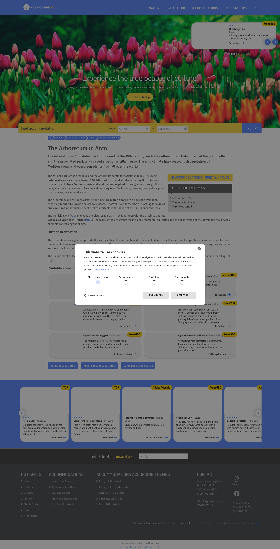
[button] (94, 295)
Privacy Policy (101, 269)
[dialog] (140, 274)
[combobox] (199, 248)
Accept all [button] (183, 295)
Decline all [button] (156, 295)
